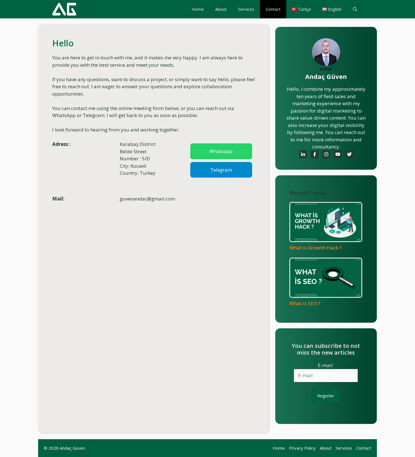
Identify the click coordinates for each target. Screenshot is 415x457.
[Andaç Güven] (64, 9)
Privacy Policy (302, 448)
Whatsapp (221, 151)
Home (198, 9)
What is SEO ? (304, 303)
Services (246, 9)
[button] (355, 9)
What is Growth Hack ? (315, 247)
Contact (273, 9)
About (221, 9)
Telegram (221, 170)
